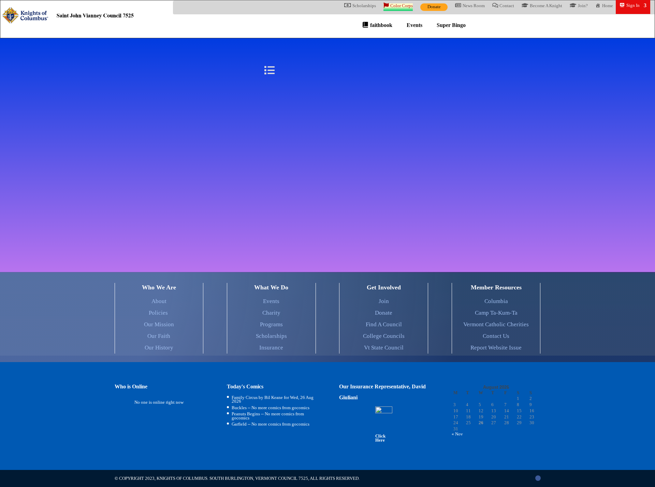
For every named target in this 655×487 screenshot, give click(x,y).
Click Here (380, 438)
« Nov (457, 433)
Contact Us (496, 336)
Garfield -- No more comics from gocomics (270, 424)
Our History (159, 347)
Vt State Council (384, 347)
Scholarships (271, 336)
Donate (434, 6)
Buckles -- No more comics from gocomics (270, 407)
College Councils (384, 336)
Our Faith (158, 336)
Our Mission (159, 324)
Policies (159, 313)
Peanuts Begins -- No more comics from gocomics (268, 415)
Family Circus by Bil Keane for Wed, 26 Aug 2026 (273, 399)
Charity (271, 313)
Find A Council (384, 324)
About (158, 301)
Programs (271, 324)
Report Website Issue (496, 347)
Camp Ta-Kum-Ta (496, 313)
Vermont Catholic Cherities (496, 324)
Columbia (496, 301)
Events (271, 301)
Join (384, 301)
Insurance (271, 347)
